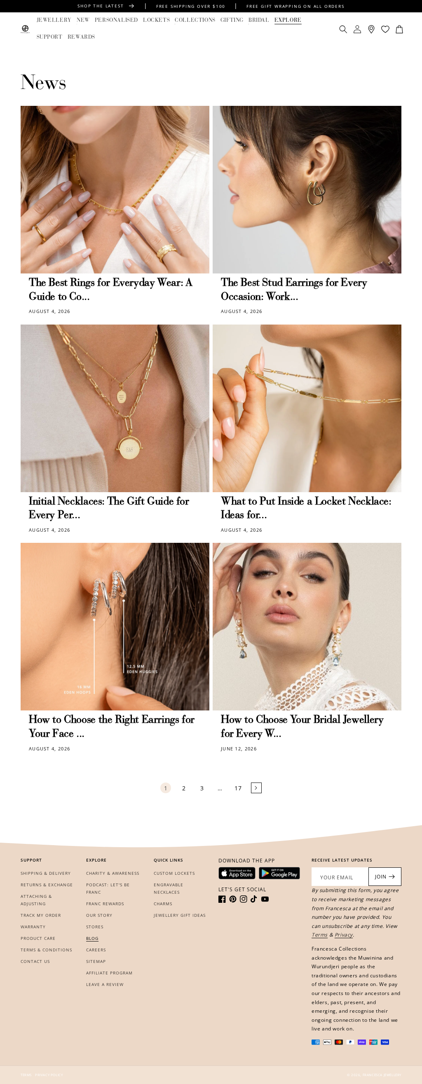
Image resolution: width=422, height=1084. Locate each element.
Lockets (156, 20)
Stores (94, 927)
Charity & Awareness (112, 873)
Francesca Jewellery (382, 1074)
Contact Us (35, 961)
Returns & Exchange (47, 885)
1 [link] (166, 788)
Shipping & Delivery (46, 873)
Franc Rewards (105, 903)
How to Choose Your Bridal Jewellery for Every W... (302, 727)
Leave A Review (105, 984)
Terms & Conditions (46, 950)
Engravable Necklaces (168, 888)
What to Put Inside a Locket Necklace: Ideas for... (306, 509)
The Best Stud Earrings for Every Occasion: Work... (294, 290)
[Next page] (256, 788)
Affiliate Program (109, 973)
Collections (195, 20)
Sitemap (96, 961)
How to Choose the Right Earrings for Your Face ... (112, 727)
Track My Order (41, 915)
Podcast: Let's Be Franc (108, 888)
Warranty (33, 927)
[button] (54, 20)
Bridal (259, 20)
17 (237, 788)
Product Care (38, 938)
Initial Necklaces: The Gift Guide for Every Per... (109, 509)
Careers (96, 950)
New (83, 20)
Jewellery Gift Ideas (180, 915)
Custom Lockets (174, 873)
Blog (92, 938)
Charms (163, 903)
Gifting (232, 20)
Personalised (116, 20)
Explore (288, 20)
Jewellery (54, 20)
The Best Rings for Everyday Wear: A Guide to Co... (110, 290)
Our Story (99, 915)
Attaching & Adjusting (36, 899)
